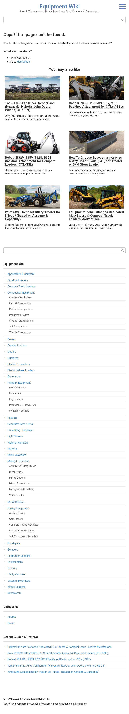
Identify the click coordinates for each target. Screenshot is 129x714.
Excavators (14, 376)
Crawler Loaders (17, 345)
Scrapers (13, 549)
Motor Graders (16, 502)
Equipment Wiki (59, 6)
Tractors (12, 568)
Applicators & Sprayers (21, 274)
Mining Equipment (18, 461)
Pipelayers (14, 543)
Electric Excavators (19, 364)
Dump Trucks (16, 472)
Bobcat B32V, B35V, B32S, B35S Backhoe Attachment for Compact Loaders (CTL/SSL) (30, 161)
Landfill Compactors (20, 303)
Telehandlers (15, 562)
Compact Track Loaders (21, 286)
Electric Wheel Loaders (21, 370)
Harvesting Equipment (20, 430)
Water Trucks (16, 495)
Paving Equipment (18, 508)
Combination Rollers (20, 297)
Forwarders (15, 393)
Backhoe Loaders (18, 280)
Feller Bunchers (17, 387)
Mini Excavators (17, 455)
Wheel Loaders (16, 586)
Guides (12, 617)
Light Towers (15, 436)
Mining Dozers (17, 477)
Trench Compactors (20, 332)
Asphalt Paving (17, 513)
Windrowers (15, 593)
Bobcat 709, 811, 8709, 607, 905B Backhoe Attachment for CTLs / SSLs (96, 104)
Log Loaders (16, 399)
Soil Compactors (18, 326)
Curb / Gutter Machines (22, 530)
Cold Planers (16, 519)
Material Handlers (18, 442)
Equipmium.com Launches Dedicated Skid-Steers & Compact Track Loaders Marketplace (96, 215)
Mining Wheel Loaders (21, 489)
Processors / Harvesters (22, 405)
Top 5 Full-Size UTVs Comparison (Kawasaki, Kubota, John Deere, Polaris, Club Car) (30, 106)
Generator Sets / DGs (20, 424)
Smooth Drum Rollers (21, 320)
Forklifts (12, 417)
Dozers (12, 351)
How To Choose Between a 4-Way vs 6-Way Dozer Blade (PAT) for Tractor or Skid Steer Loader (95, 161)
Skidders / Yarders (19, 410)
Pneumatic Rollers (19, 315)
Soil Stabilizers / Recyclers (23, 536)
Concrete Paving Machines (23, 524)
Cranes (12, 339)
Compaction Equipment (21, 292)
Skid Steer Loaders (19, 555)
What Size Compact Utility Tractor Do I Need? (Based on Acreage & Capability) (32, 215)
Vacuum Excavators (19, 580)
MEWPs (12, 448)
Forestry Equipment (19, 382)
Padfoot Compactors (21, 309)
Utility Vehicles (16, 574)
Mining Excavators (19, 483)
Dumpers (13, 358)
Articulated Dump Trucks (22, 466)
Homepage (23, 61)
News (11, 623)
